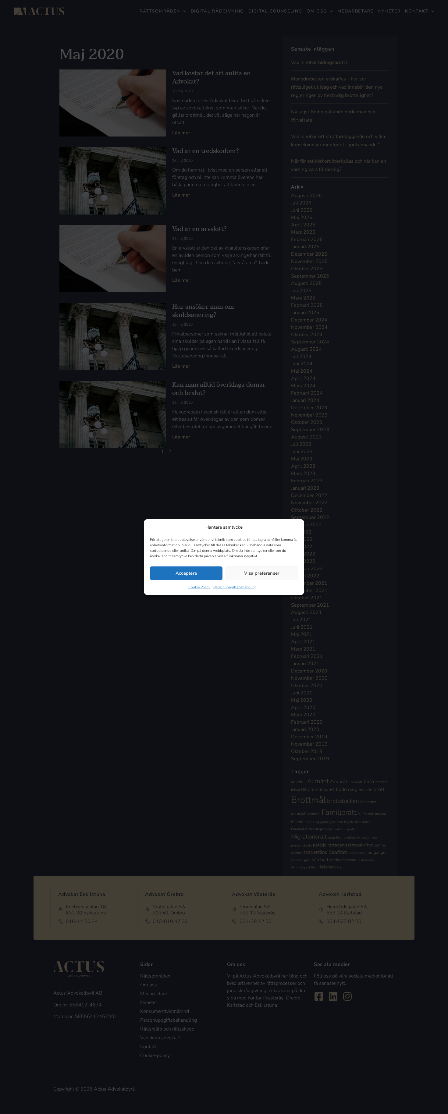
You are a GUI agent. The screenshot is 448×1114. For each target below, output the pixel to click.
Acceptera (186, 573)
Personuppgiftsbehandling (235, 586)
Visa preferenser (261, 573)
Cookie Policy (199, 586)
